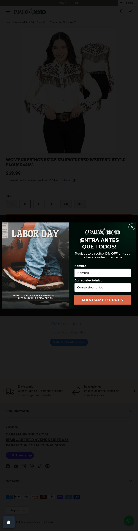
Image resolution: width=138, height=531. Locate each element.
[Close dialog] (132, 227)
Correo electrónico (88, 280)
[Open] (9, 522)
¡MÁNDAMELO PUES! (102, 300)
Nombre (80, 265)
